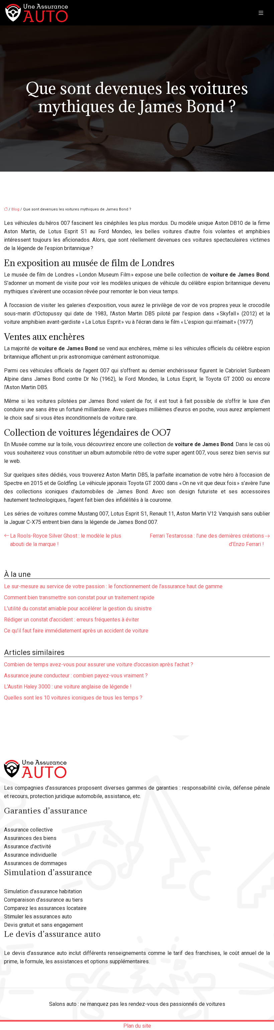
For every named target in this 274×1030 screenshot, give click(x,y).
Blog (15, 209)
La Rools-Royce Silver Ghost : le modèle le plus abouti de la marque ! (65, 540)
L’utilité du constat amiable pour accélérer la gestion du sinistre (78, 608)
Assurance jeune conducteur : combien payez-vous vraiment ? (76, 675)
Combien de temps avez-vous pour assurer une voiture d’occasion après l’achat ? (98, 664)
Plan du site (137, 1026)
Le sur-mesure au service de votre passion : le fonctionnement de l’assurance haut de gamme (113, 586)
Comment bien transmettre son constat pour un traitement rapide (79, 597)
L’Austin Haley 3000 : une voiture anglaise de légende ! (68, 686)
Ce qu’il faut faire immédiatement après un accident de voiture (76, 630)
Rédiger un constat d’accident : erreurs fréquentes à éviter (71, 619)
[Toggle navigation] (261, 13)
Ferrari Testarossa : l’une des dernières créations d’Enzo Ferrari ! (207, 540)
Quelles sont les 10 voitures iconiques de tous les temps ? (73, 697)
